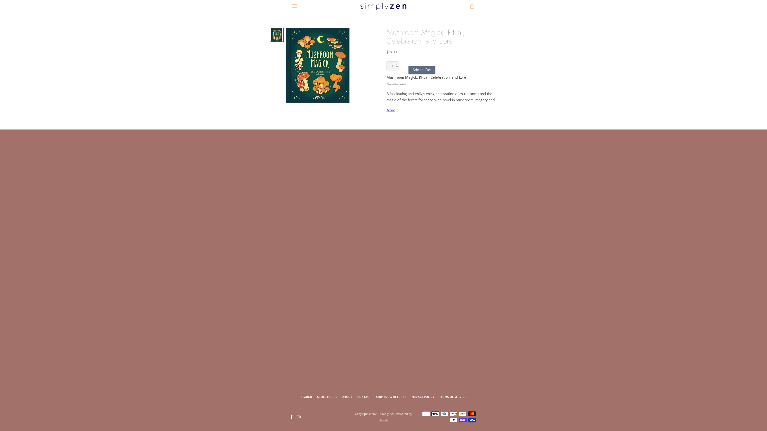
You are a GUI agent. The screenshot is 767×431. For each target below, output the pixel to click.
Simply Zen (387, 414)
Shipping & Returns (391, 397)
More (390, 110)
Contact (364, 397)
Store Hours (327, 397)
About (347, 397)
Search (306, 397)
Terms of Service (452, 397)
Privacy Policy (422, 397)
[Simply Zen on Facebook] (292, 417)
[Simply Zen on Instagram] (299, 417)
